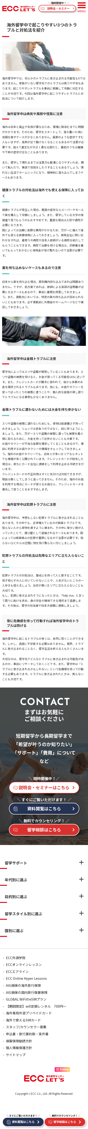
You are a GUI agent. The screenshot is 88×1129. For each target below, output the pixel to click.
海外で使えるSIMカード (23, 1020)
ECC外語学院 (15, 957)
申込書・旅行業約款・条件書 (27, 1034)
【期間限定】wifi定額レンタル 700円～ (36, 1006)
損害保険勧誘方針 (19, 1041)
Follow (64, 1069)
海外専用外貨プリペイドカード (29, 1013)
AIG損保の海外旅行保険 (23, 985)
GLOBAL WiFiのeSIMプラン (26, 999)
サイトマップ (16, 1054)
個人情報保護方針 (19, 1047)
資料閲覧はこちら (44, 808)
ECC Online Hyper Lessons (26, 978)
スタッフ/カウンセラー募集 (26, 1026)
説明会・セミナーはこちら (44, 787)
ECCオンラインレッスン (24, 964)
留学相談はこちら (44, 829)
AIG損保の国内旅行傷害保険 (26, 992)
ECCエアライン (17, 971)
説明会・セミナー (58, 8)
